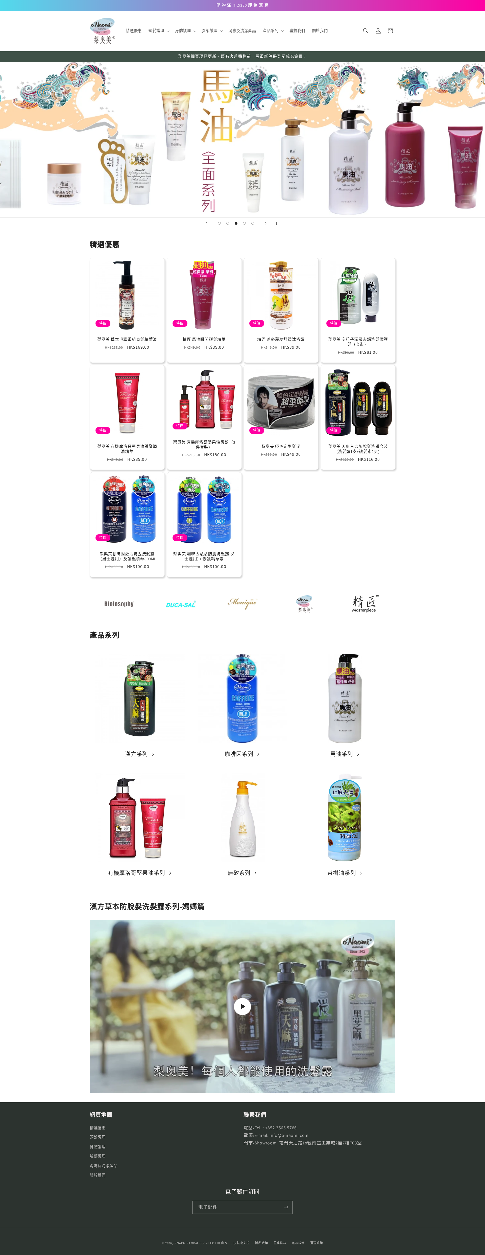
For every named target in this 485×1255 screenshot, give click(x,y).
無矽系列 (239, 872)
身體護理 (98, 1146)
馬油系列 (341, 754)
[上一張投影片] (206, 223)
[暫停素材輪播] (278, 223)
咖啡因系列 (239, 754)
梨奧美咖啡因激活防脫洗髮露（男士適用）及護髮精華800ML (127, 556)
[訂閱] (286, 1207)
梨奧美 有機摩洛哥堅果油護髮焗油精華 (127, 449)
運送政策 (316, 1243)
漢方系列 (136, 754)
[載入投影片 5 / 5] (253, 223)
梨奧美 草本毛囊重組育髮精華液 (127, 339)
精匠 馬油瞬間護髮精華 (204, 339)
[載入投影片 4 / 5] (244, 223)
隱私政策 (261, 1243)
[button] (158, 31)
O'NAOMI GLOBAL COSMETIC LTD (197, 1243)
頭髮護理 (98, 1137)
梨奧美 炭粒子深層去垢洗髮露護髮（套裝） (358, 342)
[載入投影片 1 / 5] (219, 223)
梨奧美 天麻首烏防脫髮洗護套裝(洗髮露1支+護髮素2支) (358, 449)
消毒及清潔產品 (103, 1165)
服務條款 (280, 1243)
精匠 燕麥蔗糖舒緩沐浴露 (281, 339)
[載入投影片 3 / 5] (236, 223)
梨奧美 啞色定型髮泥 (280, 446)
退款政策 (298, 1243)
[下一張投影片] (265, 223)
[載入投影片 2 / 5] (228, 223)
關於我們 (98, 1175)
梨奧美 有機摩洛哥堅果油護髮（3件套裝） (204, 445)
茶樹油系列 (341, 872)
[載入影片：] (242, 1006)
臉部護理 (98, 1156)
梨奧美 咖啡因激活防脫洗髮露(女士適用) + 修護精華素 (204, 556)
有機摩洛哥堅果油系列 (136, 872)
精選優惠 (98, 1127)
